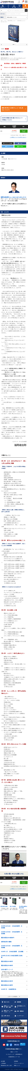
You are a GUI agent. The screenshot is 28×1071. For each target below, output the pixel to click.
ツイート (8, 146)
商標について (17, 1065)
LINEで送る (21, 146)
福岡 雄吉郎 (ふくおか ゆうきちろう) (13, 197)
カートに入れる (24, 131)
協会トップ (13, 1051)
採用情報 (16, 1061)
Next (26, 44)
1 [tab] (13, 45)
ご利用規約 (3, 1063)
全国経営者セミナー (13, 1056)
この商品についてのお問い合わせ (18, 137)
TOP (2, 20)
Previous (1, 44)
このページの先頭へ (14, 996)
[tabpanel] (14, 33)
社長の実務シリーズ (11, 20)
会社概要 (3, 1061)
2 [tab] (15, 45)
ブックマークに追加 (7, 143)
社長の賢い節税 (4, 906)
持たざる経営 (13, 906)
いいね (17, 1044)
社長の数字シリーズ (21, 20)
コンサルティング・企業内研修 (13, 1054)
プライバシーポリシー (19, 1063)
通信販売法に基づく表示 (6, 1065)
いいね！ (21, 143)
